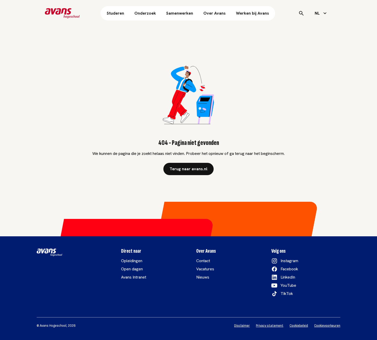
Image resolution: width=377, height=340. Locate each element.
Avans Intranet (133, 277)
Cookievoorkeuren (327, 326)
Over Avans (214, 13)
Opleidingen (131, 260)
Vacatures (205, 269)
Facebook (289, 269)
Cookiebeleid (299, 326)
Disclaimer (242, 326)
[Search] (301, 13)
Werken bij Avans (252, 13)
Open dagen (132, 269)
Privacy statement (269, 326)
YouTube (288, 285)
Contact (203, 260)
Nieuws (202, 277)
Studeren (115, 13)
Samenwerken (179, 13)
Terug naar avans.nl (188, 169)
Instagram (289, 260)
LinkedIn (288, 277)
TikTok (287, 293)
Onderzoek (145, 13)
